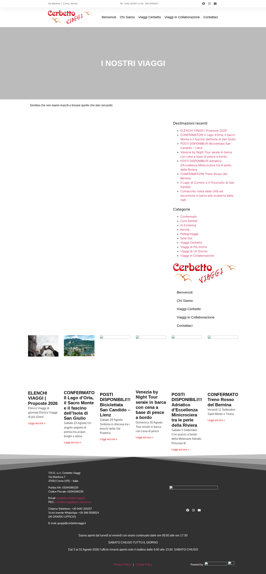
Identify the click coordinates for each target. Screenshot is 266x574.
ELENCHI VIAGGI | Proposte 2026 (203, 130)
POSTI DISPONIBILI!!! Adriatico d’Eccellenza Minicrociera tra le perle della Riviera (205, 165)
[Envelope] (215, 4)
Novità (184, 229)
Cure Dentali (188, 221)
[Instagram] (209, 4)
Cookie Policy (144, 564)
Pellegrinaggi (189, 234)
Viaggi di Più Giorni (193, 247)
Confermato (188, 216)
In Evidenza (188, 225)
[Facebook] (203, 4)
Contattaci (210, 17)
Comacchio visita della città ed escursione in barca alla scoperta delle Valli (206, 195)
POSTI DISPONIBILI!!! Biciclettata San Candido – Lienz (115, 404)
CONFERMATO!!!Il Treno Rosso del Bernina (226, 399)
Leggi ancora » (36, 423)
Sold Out (186, 238)
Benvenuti (109, 17)
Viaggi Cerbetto (149, 17)
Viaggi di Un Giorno (194, 251)
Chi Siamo (127, 17)
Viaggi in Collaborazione (182, 17)
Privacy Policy (122, 564)
